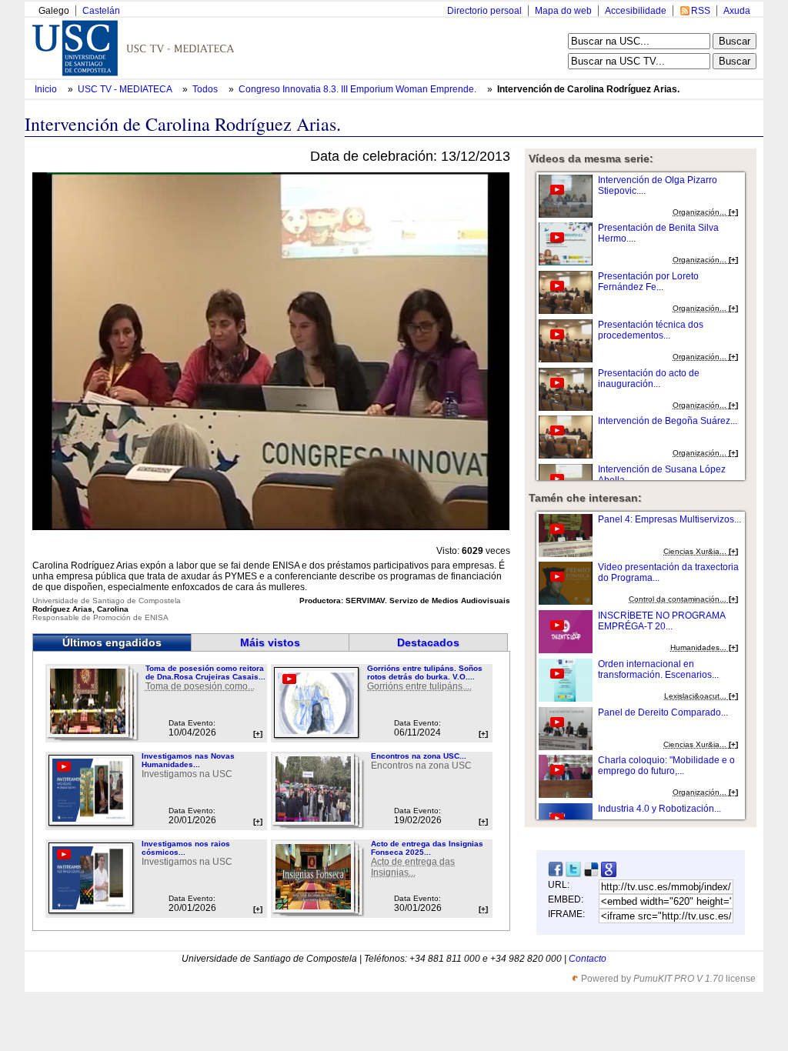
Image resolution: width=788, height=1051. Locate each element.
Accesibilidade (635, 10)
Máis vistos (270, 642)
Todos (206, 89)
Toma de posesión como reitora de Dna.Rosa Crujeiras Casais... (205, 672)
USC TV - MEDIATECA (126, 89)
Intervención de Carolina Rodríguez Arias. (588, 89)
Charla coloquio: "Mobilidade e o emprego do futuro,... (666, 765)
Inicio (47, 89)
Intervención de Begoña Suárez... (667, 420)
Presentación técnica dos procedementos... (650, 330)
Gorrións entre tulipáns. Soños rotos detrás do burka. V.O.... (424, 672)
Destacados (428, 642)
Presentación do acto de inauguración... (649, 378)
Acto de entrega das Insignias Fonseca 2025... (427, 847)
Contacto (587, 958)
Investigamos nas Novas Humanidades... (188, 760)
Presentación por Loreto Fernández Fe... (648, 281)
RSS (700, 10)
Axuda (736, 10)
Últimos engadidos (112, 642)
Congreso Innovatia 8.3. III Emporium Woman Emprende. (359, 89)
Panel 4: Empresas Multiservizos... (669, 519)
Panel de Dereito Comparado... (663, 712)
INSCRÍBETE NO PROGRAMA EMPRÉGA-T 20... (661, 621)
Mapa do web (563, 10)
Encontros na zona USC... (418, 756)
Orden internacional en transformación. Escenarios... (658, 669)
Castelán (101, 10)
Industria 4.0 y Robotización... (659, 808)
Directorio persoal (484, 10)
